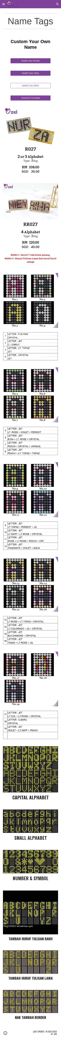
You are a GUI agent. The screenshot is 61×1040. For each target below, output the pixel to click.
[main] (30, 21)
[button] (3, 4)
